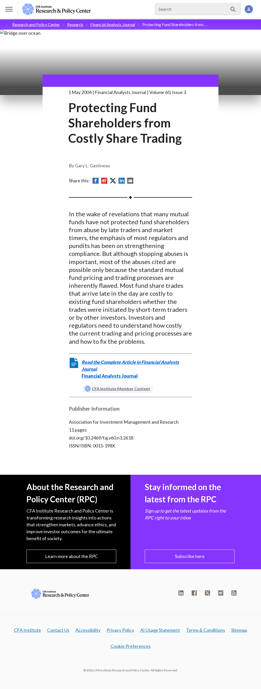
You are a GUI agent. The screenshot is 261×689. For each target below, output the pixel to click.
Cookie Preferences (131, 646)
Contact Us (58, 630)
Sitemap (239, 630)
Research (75, 24)
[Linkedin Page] (181, 593)
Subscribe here (190, 556)
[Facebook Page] (194, 593)
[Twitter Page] (207, 593)
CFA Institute (27, 630)
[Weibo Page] (220, 593)
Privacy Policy (120, 630)
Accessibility (87, 630)
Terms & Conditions (205, 630)
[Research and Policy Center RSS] (234, 593)
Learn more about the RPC (71, 556)
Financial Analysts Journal (112, 24)
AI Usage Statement (160, 630)
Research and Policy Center (36, 24)
